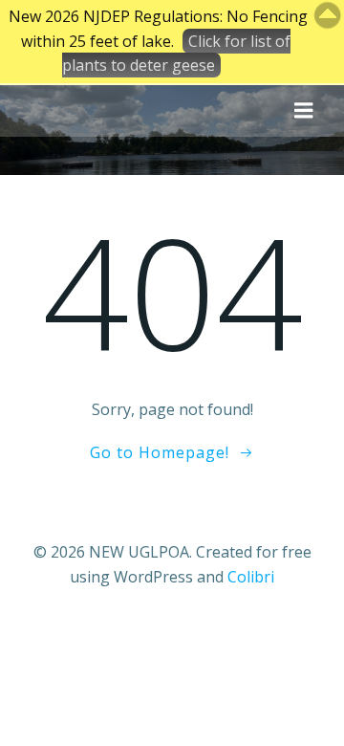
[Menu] (304, 111)
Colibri (250, 576)
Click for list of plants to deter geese (176, 54)
